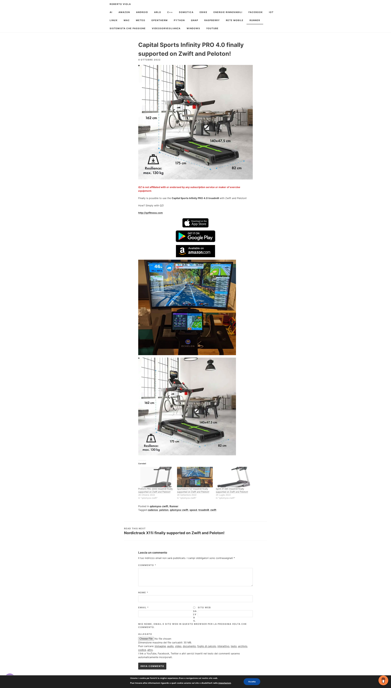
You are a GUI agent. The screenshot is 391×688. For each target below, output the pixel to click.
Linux (114, 20)
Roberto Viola (120, 4)
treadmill (203, 509)
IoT (271, 12)
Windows (193, 28)
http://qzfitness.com (150, 212)
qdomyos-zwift (159, 506)
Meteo (140, 20)
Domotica (186, 12)
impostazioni (224, 683)
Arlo (157, 12)
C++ (170, 12)
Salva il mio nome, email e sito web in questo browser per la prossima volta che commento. (192, 619)
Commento (147, 565)
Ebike (203, 12)
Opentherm (159, 20)
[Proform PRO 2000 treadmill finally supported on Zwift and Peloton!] (156, 477)
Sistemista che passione (128, 28)
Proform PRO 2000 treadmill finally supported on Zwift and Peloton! (155, 490)
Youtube (212, 28)
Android (142, 12)
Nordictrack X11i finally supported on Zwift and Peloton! (174, 533)
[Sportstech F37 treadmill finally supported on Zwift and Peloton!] (195, 477)
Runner (255, 20)
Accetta (252, 681)
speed (193, 509)
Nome (143, 592)
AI (111, 12)
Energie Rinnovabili (228, 12)
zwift (213, 509)
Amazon (124, 12)
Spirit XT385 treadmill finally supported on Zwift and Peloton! (232, 490)
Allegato (145, 634)
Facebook (255, 12)
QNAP (194, 20)
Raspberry (212, 20)
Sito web (204, 607)
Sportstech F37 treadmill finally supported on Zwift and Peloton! (193, 490)
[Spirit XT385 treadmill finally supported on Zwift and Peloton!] (234, 477)
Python (179, 20)
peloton (163, 509)
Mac (127, 20)
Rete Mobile (234, 20)
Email (143, 607)
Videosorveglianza (166, 28)
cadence (153, 509)
